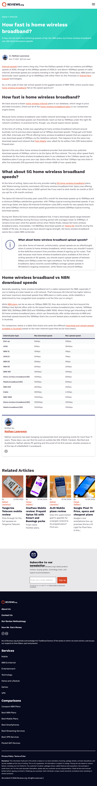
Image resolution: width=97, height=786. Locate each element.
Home (4, 17)
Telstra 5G (69, 226)
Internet (13, 17)
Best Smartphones (10, 725)
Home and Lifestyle (11, 681)
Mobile (5, 656)
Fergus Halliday (29, 503)
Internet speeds (9, 66)
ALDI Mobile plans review (58, 509)
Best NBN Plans (9, 712)
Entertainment (8, 669)
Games (5, 687)
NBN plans (12, 304)
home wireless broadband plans (55, 106)
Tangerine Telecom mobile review (12, 511)
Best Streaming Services (13, 731)
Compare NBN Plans (11, 706)
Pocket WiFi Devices (11, 743)
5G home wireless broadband (71, 183)
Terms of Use (20, 756)
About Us (6, 609)
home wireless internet (36, 103)
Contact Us (7, 615)
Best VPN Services (10, 737)
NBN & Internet (9, 662)
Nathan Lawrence (20, 56)
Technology (7, 675)
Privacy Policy (8, 756)
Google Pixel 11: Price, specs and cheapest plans (84, 511)
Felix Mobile (40, 141)
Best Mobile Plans (10, 718)
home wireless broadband (14, 88)
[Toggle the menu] (93, 4)
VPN (3, 693)
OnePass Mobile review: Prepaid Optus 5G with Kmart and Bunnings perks (36, 514)
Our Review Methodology (14, 621)
